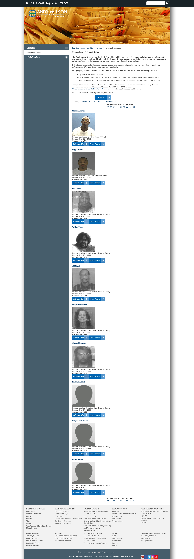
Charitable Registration (63, 538)
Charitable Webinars (91, 536)
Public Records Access (34, 541)
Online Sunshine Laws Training (95, 538)
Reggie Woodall (78, 149)
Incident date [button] (111, 101)
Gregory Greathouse (80, 420)
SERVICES (58, 533)
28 (111, 107)
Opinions (144, 516)
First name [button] (86, 101)
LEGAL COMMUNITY (119, 509)
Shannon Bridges (78, 111)
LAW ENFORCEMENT (91, 509)
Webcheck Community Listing (66, 536)
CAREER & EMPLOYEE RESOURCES (153, 533)
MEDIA (114, 533)
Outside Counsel (118, 516)
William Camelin (78, 227)
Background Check (62, 511)
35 (134, 107)
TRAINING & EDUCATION (93, 533)
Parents (29, 516)
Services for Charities (63, 521)
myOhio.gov (145, 538)
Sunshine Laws (117, 521)
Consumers (30, 511)
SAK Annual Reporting (92, 528)
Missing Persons (90, 516)
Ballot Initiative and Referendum (124, 514)
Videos (114, 546)
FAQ (48, 3)
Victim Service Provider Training (95, 543)
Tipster (29, 521)
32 (124, 107)
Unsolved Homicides (91, 530)
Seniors (29, 519)
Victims (29, 523)
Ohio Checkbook (127, 556)
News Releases (117, 538)
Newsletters (116, 541)
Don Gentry (76, 188)
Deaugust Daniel (78, 382)
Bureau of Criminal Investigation (96, 511)
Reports (115, 543)
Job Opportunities (147, 541)
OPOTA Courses (90, 541)
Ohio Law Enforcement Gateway (95, 519)
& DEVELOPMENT (68, 509)
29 (114, 107)
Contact (64, 3)
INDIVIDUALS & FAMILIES (35, 509)
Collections (59, 516)
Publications (37, 3)
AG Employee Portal (148, 536)
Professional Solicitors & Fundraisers (68, 519)
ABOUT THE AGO (32, 533)
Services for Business (63, 523)
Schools (144, 523)
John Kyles (76, 266)
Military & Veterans (33, 514)
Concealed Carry (90, 514)
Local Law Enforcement (95, 48)
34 (131, 107)
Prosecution (116, 519)
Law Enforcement (78, 48)
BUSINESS (58, 509)
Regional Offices (32, 543)
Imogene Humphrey (79, 304)
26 (105, 107)
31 (121, 107)
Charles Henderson (79, 343)
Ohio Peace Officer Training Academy (97, 526)
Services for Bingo (61, 514)
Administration (31, 538)
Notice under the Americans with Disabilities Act (87, 556)
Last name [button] (98, 101)
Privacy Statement (113, 556)
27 (108, 107)
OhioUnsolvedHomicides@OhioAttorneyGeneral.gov (91, 89)
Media (54, 3)
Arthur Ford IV (77, 459)
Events (114, 536)
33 (127, 107)
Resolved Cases (34, 52)
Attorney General (32, 536)
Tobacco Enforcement (63, 541)
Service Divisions (32, 546)
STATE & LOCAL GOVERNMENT (152, 509)
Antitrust (115, 511)
